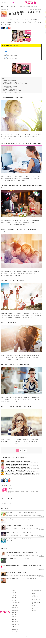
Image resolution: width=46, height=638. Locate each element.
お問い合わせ (34, 610)
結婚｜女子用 (14, 605)
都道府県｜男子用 (15, 629)
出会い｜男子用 (14, 616)
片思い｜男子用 (14, 619)
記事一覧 (33, 593)
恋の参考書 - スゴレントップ (5, 6)
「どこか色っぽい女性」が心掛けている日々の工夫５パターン (19, 525)
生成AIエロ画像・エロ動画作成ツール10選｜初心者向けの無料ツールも (21, 552)
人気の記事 (34, 595)
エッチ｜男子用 (14, 614)
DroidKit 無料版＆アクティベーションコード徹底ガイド (18, 558)
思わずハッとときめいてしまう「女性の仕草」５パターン (18, 532)
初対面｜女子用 (13, 6)
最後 (25, 450)
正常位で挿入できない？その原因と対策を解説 (16, 572)
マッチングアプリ (15, 592)
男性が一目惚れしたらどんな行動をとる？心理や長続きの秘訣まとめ (21, 512)
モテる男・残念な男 (15, 631)
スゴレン (10, 488)
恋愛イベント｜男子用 (15, 621)
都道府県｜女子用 (15, 607)
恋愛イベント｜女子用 (15, 612)
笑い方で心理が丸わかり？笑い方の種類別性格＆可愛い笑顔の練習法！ (21, 519)
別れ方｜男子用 (14, 626)
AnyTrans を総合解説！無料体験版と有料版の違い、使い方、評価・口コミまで (23, 565)
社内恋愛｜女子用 (15, 610)
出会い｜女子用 (14, 595)
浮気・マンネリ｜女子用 (16, 602)
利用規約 (33, 605)
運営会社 (33, 608)
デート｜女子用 (14, 600)
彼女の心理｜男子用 (15, 624)
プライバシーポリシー (35, 607)
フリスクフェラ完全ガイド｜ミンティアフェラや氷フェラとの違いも (21, 578)
